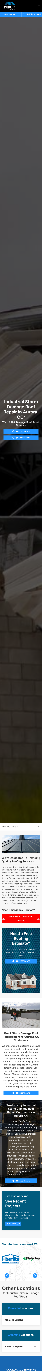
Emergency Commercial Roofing (21, 918)
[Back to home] (10, 6)
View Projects (13, 1224)
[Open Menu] (39, 6)
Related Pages (10, 826)
